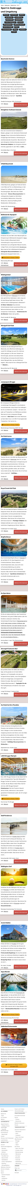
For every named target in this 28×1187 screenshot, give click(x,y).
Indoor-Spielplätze (10, 22)
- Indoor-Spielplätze (6, 1161)
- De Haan (17, 1156)
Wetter (3, 1119)
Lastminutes (4, 1140)
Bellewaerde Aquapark (9, 215)
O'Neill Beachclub (7, 164)
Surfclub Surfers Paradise (10, 705)
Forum (16, 1125)
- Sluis (16, 1133)
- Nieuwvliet (18, 1131)
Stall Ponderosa (6, 815)
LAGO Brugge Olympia (8, 756)
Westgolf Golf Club (7, 325)
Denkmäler (14, 15)
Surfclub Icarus (6, 436)
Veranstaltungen (19, 1111)
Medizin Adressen (19, 1123)
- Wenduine (18, 1154)
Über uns (17, 1168)
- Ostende (17, 1159)
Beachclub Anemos (7, 59)
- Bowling (3, 1163)
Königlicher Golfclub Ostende (11, 110)
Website (6, 103)
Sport (22, 27)
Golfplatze (23, 29)
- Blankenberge (19, 1152)
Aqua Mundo (5, 972)
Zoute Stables (6, 923)
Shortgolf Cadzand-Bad (9, 649)
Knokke (14, 943)
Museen (6, 15)
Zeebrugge (13, 459)
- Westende (18, 1163)
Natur (16, 27)
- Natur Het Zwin (19, 1137)
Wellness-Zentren (19, 24)
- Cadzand (17, 1135)
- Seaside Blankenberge (4, 1129)
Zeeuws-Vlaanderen (20, 1129)
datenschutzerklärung (22, 1183)
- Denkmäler (4, 1150)
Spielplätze (19, 19)
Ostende (3, 135)
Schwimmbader (6, 29)
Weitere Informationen (21, 105)
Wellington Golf (6, 866)
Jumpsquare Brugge (8, 382)
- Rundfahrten (5, 1156)
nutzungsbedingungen (13, 1183)
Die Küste (17, 1146)
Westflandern (18, 1139)
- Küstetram (18, 1121)
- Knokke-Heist (19, 1150)
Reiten (15, 29)
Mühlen (22, 15)
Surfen (14, 32)
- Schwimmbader (5, 1174)
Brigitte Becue (6, 537)
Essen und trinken (19, 1109)
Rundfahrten (18, 17)
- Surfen (3, 1180)
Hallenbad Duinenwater (9, 1026)
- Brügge (17, 1141)
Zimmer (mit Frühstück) (7, 1138)
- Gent (16, 1142)
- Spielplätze (4, 1159)
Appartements (5, 1124)
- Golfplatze (4, 1178)
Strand (3, 1144)
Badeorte (3, 1113)
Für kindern (4, 1117)
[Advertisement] (14, 43)
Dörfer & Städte (8, 27)
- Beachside (4, 1134)
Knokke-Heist (16, 836)
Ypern (25, 238)
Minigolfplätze (8, 24)
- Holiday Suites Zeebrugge (5, 1126)
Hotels (2, 1136)
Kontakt (17, 1172)
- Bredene (17, 1157)
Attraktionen (9, 17)
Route (16, 1117)
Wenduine (14, 295)
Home (2, 1109)
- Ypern (17, 1144)
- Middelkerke (18, 1161)
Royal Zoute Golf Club (8, 488)
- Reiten (3, 1176)
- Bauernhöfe (4, 1157)
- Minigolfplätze (5, 1165)
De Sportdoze (5, 593)
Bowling (20, 22)
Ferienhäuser (4, 1132)
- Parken (17, 1119)
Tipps (2, 1115)
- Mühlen (3, 1152)
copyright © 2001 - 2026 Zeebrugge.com (13, 1185)
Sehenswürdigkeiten (6, 1146)
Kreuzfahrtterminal (20, 1115)
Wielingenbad (5, 275)
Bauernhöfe (9, 19)
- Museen (3, 1148)
